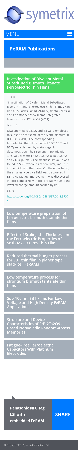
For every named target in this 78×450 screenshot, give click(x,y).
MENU (12, 33)
